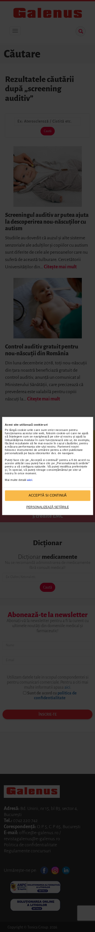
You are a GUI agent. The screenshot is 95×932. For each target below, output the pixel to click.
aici (29, 479)
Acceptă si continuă (48, 496)
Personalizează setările (47, 507)
